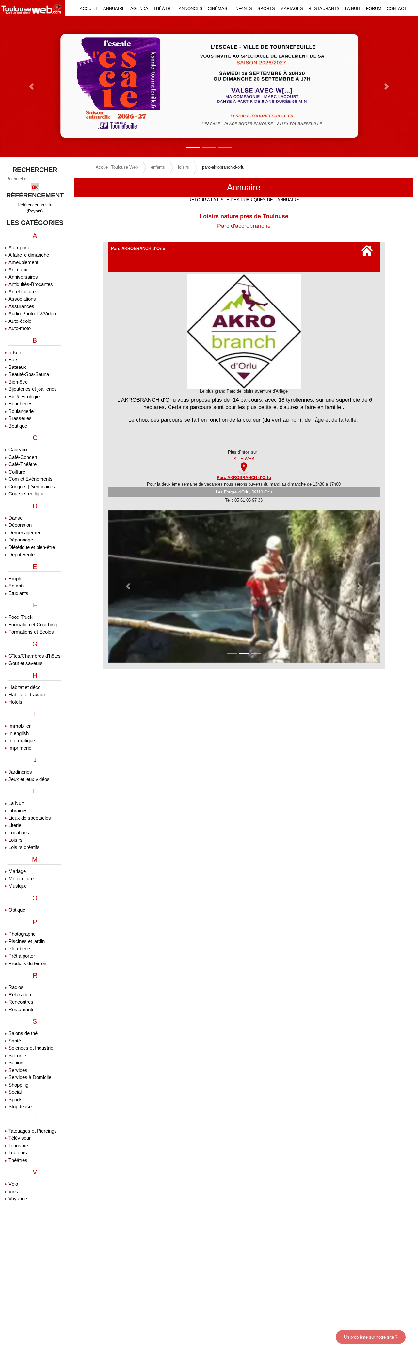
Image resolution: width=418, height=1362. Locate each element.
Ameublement (23, 262)
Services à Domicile (29, 1077)
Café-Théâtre (22, 464)
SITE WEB (243, 458)
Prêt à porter (21, 956)
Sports (15, 1099)
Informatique (21, 740)
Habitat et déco (24, 687)
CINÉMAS (217, 8)
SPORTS (266, 8)
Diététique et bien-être (31, 547)
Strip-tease (20, 1106)
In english (18, 733)
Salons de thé (23, 1033)
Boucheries (20, 403)
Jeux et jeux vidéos (29, 779)
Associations (22, 299)
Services (17, 1070)
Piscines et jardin (26, 941)
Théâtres (17, 1160)
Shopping (18, 1085)
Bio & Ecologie (24, 396)
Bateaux (17, 367)
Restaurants (21, 1009)
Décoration (20, 525)
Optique (16, 910)
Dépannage (20, 539)
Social (15, 1092)
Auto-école (19, 321)
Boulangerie (21, 411)
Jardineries (20, 772)
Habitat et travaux (27, 694)
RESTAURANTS (324, 8)
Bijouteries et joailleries (32, 389)
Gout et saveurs (25, 663)
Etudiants (18, 593)
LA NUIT (353, 8)
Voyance (17, 1198)
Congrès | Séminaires (31, 486)
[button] (31, 86)
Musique (17, 886)
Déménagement (25, 532)
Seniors (16, 1062)
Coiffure (16, 472)
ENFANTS (242, 8)
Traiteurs (17, 1152)
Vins (13, 1191)
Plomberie (19, 948)
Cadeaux (18, 449)
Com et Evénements (30, 479)
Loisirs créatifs (24, 847)
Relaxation (19, 994)
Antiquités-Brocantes (30, 284)
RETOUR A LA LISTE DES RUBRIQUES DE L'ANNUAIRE (243, 199)
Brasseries (20, 418)
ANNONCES (190, 8)
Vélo (13, 1184)
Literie (14, 825)
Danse (15, 518)
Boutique (17, 426)
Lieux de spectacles (29, 818)
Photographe (22, 934)
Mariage (17, 871)
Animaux (17, 269)
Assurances (21, 306)
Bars (13, 359)
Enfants (16, 585)
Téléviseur (19, 1138)
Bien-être (18, 381)
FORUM (373, 8)
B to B (15, 352)
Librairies (18, 810)
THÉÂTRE (163, 8)
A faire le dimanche (28, 255)
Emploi (15, 578)
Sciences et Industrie (30, 1048)
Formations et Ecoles (31, 631)
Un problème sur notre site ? (370, 1337)
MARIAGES (291, 8)
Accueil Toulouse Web (117, 167)
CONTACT (397, 8)
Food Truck (20, 617)
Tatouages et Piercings (32, 1131)
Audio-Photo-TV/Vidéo (32, 313)
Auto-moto (19, 328)
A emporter (20, 247)
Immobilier (19, 725)
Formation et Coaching (32, 624)
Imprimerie (19, 748)
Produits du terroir (27, 963)
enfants (158, 167)
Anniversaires (23, 277)
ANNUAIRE (114, 8)
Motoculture (21, 878)
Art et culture (22, 291)
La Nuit (16, 803)
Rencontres (20, 1002)
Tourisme (18, 1145)
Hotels (15, 702)
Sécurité (17, 1055)
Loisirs (15, 840)
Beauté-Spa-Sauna (28, 374)
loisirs (183, 167)
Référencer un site (35, 204)
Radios (16, 987)
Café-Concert (22, 457)
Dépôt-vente (21, 554)
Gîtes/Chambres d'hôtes (34, 656)
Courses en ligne (26, 493)
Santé (14, 1040)
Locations (18, 832)
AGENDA (139, 8)
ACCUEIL (89, 8)
